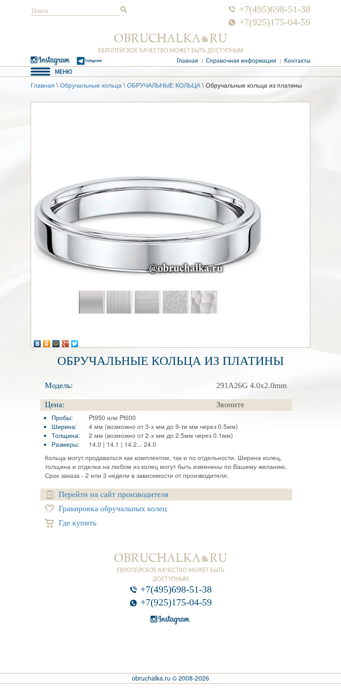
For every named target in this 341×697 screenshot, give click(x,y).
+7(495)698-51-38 (274, 9)
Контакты (297, 61)
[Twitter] (74, 341)
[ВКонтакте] (37, 341)
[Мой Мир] (56, 341)
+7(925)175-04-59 (274, 22)
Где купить (77, 522)
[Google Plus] (65, 341)
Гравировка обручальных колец (113, 508)
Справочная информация (241, 61)
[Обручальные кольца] (170, 38)
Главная (187, 61)
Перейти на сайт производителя (113, 494)
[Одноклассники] (47, 341)
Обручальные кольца (91, 84)
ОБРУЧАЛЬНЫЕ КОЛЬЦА (163, 84)
